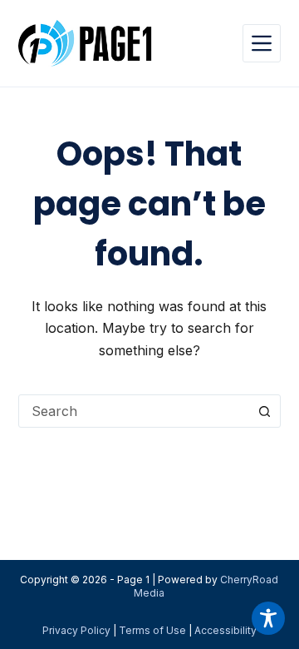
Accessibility (225, 630)
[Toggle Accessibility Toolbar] (268, 618)
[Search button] (264, 411)
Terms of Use (152, 630)
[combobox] (134, 411)
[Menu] (262, 43)
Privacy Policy (76, 630)
